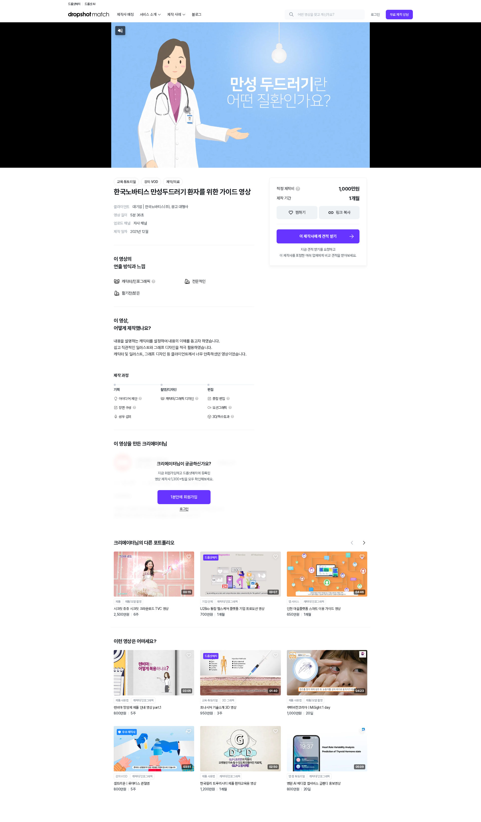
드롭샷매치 (74, 4)
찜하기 (300, 212)
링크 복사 (343, 212)
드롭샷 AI (90, 4)
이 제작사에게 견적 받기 (318, 236)
